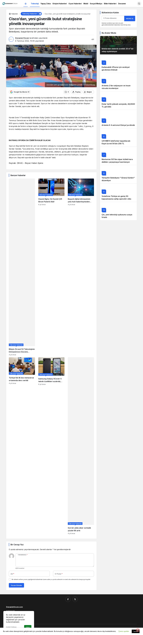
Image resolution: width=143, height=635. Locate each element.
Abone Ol (129, 18)
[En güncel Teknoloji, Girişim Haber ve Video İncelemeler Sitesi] (10, 3)
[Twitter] (75, 599)
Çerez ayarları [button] (123, 631)
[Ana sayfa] (26, 4)
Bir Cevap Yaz (17, 544)
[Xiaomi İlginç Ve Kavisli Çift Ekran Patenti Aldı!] (51, 267)
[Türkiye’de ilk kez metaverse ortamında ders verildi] (22, 445)
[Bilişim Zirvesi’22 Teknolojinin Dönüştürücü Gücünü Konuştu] (22, 267)
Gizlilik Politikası (11, 627)
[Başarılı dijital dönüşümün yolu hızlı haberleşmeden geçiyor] (81, 267)
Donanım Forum (22, 38)
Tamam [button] (135, 631)
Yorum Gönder (16, 585)
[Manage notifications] (138, 630)
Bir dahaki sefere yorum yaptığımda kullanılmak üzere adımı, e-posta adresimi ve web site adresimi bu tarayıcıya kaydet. (51, 579)
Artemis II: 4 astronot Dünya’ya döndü (118, 125)
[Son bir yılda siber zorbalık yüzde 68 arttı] (81, 445)
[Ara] (139, 3)
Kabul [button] (28, 627)
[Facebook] (68, 599)
